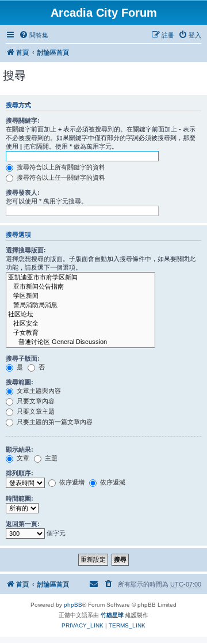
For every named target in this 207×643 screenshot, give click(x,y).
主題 (50, 458)
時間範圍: (19, 498)
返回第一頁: (23, 523)
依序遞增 (71, 482)
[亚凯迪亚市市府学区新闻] (80, 277)
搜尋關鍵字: (23, 120)
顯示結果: (19, 449)
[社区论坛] (80, 314)
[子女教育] (80, 333)
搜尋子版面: (23, 358)
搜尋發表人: (23, 192)
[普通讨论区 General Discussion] (80, 342)
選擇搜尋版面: (26, 250)
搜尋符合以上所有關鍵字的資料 (60, 167)
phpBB (73, 605)
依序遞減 (111, 482)
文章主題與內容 (38, 390)
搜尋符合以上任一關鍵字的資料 (60, 177)
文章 (22, 458)
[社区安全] (80, 323)
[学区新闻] (80, 296)
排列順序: (19, 473)
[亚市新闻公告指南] (80, 287)
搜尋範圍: (19, 382)
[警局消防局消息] (80, 305)
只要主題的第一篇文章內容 (54, 421)
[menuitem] (33, 35)
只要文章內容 (35, 401)
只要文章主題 (35, 411)
